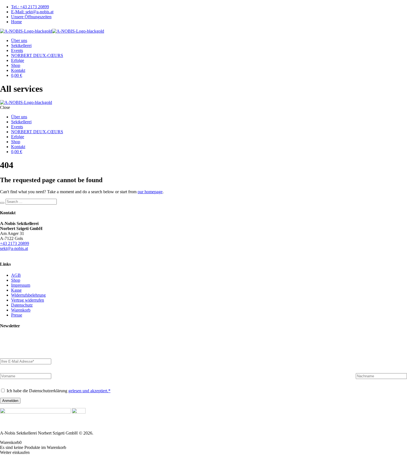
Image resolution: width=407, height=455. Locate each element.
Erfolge (17, 60)
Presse (16, 315)
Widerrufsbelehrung (28, 295)
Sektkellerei (21, 45)
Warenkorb (20, 310)
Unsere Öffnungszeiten (31, 16)
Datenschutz (22, 305)
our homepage (150, 191)
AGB (16, 275)
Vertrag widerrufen (27, 300)
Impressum (20, 285)
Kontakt (18, 70)
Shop (15, 65)
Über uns (19, 40)
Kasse (16, 290)
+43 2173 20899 (14, 243)
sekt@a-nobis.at (14, 248)
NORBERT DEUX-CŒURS (37, 55)
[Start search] (2, 203)
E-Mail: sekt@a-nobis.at (32, 11)
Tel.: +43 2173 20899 (30, 6)
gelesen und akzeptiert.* (89, 390)
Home (16, 21)
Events (17, 50)
